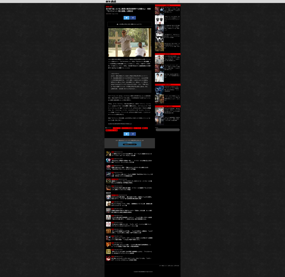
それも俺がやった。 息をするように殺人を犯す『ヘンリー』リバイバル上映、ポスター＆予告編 (172, 36)
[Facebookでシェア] (133, 18)
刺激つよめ (145, 128)
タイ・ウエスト (137, 128)
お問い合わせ (170, 265)
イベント (113, 195)
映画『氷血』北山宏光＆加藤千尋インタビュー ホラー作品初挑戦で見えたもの (172, 76)
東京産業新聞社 (142, 271)
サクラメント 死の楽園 (127, 128)
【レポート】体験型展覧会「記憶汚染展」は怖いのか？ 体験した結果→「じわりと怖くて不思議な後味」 (172, 119)
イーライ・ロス (116, 128)
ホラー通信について (163, 265)
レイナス (116, 13)
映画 (111, 6)
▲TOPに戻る (176, 265)
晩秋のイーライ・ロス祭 (111, 130)
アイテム (113, 179)
